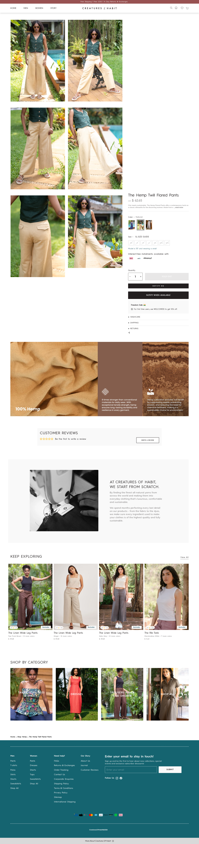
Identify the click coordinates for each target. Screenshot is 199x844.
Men (26, 8)
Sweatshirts (15, 784)
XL (155, 243)
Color (135, 217)
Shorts (13, 779)
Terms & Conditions (63, 788)
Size (138, 237)
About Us (85, 761)
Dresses (33, 765)
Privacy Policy (60, 793)
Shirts (12, 775)
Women (39, 8)
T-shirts (13, 765)
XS (131, 243)
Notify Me (158, 286)
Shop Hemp (22, 737)
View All (184, 557)
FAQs (56, 761)
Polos (12, 770)
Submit (170, 770)
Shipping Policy (61, 784)
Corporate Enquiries (63, 779)
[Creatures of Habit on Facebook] (121, 778)
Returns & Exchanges (64, 765)
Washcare (135, 317)
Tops (32, 775)
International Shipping (64, 802)
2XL (161, 243)
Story (53, 8)
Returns (134, 328)
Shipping (134, 322)
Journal (84, 765)
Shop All (14, 788)
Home (13, 8)
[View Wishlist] (182, 8)
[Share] (129, 333)
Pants (13, 761)
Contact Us (59, 775)
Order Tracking (61, 770)
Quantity (131, 270)
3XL (167, 243)
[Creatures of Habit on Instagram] (117, 778)
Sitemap (58, 797)
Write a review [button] (147, 440)
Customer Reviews (89, 770)
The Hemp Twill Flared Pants (40, 737)
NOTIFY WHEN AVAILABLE (158, 295)
